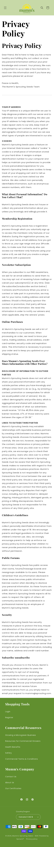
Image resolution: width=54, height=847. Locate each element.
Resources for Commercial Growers (22, 741)
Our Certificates (13, 788)
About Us (9, 782)
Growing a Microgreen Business (20, 735)
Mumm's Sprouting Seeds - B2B (25, 836)
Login (7, 711)
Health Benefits (12, 747)
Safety (8, 753)
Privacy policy (31, 839)
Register (9, 717)
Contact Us (10, 776)
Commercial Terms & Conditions (21, 759)
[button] (5, 8)
